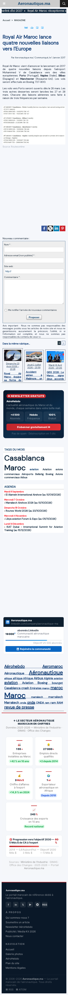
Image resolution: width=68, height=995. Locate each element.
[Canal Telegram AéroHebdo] (37, 904)
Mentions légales (16, 967)
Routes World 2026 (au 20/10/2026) (26, 510)
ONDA (40, 703)
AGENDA (10, 487)
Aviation (47, 469)
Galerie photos (14, 954)
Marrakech (11, 703)
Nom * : (7, 244)
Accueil (6, 20)
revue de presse (19, 707)
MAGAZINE (20, 20)
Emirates (35, 688)
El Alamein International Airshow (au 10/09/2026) (33, 494)
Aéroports (27, 474)
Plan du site (12, 963)
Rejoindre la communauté (35, 649)
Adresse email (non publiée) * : (19, 255)
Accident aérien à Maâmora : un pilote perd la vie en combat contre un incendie (34, 374)
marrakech (37, 697)
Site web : (9, 266)
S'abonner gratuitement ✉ (33, 427)
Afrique (28, 678)
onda (23, 702)
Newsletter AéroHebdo (19, 926)
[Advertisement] (31, 188)
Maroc (15, 468)
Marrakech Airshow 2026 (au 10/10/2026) (29, 502)
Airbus (23, 477)
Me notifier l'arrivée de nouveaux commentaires (32, 310)
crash (25, 688)
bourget (57, 683)
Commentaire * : (12, 277)
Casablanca (24, 458)
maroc (46, 688)
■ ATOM (21, 989)
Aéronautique (14, 673)
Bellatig (39, 474)
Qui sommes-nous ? (17, 917)
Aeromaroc (52, 666)
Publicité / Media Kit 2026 (21, 931)
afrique (8, 678)
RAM (60, 702)
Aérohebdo (14, 666)
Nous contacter (14, 936)
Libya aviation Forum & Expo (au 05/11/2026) (31, 519)
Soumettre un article (18, 922)
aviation (34, 469)
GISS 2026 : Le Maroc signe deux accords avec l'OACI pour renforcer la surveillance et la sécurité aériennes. (55, 375)
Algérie (48, 678)
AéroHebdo (12, 958)
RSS (44, 904)
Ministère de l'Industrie (34, 862)
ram (47, 702)
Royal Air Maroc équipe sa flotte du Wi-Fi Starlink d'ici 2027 (12, 376)
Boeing (49, 474)
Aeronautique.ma (34, 3)
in (16, 904)
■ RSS (10, 989)
